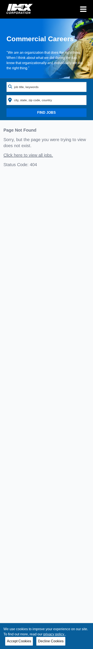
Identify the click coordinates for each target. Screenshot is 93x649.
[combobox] (46, 87)
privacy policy (54, 634)
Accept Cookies (19, 641)
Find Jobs (46, 112)
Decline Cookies (51, 641)
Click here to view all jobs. (28, 155)
